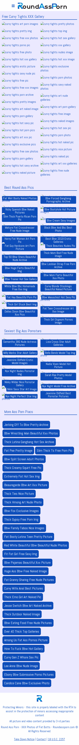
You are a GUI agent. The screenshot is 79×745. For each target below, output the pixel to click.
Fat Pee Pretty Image (18, 450)
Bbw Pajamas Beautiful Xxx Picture (27, 562)
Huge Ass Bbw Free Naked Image (25, 571)
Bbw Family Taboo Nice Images (24, 528)
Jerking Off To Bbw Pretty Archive (26, 424)
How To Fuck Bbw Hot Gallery (23, 648)
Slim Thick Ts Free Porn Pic (54, 450)
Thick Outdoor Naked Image (22, 614)
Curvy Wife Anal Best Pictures (23, 588)
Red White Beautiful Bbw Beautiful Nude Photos (35, 545)
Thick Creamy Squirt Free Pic (22, 467)
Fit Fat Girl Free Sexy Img (20, 554)
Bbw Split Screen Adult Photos (24, 459)
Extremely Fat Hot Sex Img (22, 476)
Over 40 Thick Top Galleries (21, 631)
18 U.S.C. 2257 (56, 739)
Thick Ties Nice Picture (19, 493)
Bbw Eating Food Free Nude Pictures (28, 623)
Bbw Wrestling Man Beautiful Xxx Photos (31, 433)
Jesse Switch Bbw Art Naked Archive (28, 605)
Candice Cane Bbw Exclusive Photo (26, 683)
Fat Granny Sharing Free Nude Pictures (29, 579)
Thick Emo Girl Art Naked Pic (22, 597)
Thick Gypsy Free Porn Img (21, 519)
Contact (41, 739)
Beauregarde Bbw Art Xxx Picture (25, 485)
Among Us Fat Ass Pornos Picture (26, 640)
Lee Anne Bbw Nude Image (21, 666)
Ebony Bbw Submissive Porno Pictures (29, 674)
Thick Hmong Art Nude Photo (23, 502)
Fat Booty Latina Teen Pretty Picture (28, 536)
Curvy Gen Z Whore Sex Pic (21, 657)
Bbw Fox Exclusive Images (21, 511)
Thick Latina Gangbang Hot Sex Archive (29, 442)
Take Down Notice (24, 739)
